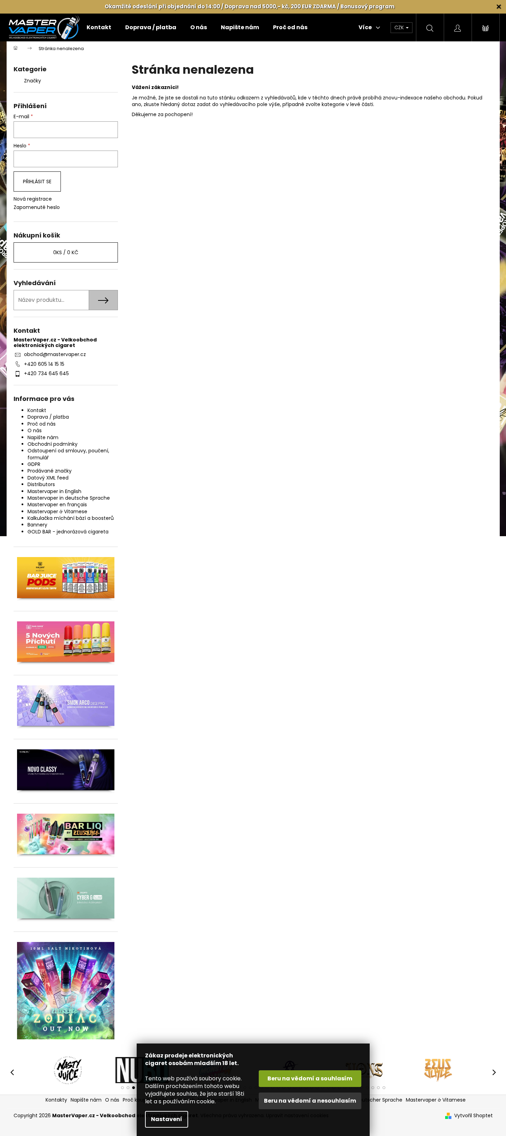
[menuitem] (99, 27)
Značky (32, 80)
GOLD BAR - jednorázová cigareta (68, 531)
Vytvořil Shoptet (473, 1115)
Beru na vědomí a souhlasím (309, 1078)
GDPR (33, 464)
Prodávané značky (49, 470)
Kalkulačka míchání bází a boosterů (70, 518)
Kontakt (36, 410)
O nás (34, 430)
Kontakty (56, 1099)
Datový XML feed (48, 477)
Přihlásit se (37, 181)
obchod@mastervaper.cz (55, 354)
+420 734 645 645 (46, 373)
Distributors (41, 484)
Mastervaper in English (54, 491)
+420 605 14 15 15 (44, 364)
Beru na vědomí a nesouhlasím (310, 1101)
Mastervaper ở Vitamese (57, 511)
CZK (399, 27)
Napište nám (42, 437)
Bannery (37, 524)
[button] (122, 1087)
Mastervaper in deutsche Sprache (68, 497)
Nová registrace (33, 199)
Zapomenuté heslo (37, 207)
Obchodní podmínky (52, 444)
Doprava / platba (48, 416)
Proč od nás (41, 423)
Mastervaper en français (57, 504)
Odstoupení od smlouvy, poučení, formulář (68, 454)
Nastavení (166, 1119)
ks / (65, 252)
